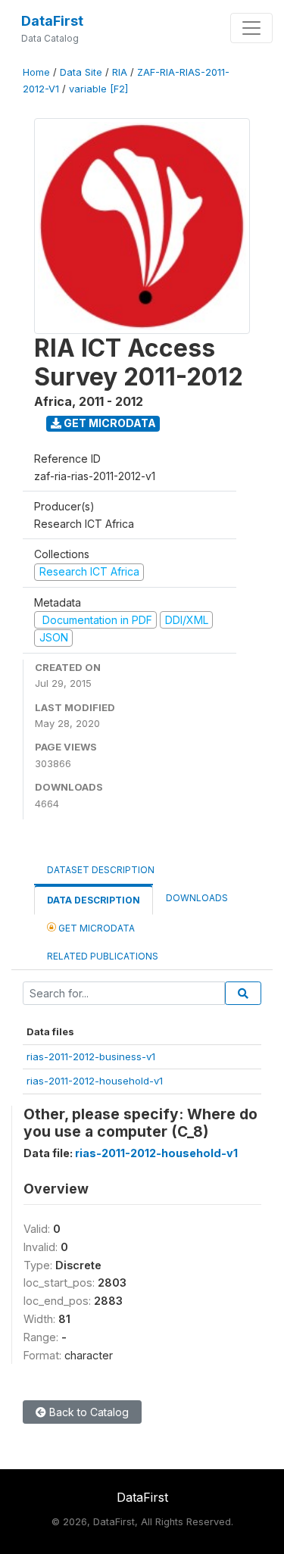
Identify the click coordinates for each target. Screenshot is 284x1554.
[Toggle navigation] (251, 28)
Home (36, 72)
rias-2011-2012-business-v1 (91, 1056)
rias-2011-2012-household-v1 (95, 1081)
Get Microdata (108, 423)
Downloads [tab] (197, 897)
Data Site (81, 72)
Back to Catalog (87, 1412)
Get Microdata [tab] (95, 928)
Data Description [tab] (93, 900)
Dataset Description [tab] (100, 869)
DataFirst (52, 21)
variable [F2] (98, 89)
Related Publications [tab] (102, 956)
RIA (119, 72)
